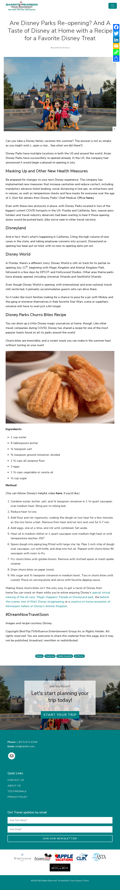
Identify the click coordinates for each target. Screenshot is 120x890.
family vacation (65, 656)
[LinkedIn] (116, 40)
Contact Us (16, 780)
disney (39, 656)
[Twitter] (116, 33)
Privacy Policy (17, 797)
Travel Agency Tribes (79, 880)
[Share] (116, 58)
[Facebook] (116, 27)
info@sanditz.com (25, 746)
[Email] (116, 46)
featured (50, 656)
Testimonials (17, 791)
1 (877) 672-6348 (26, 742)
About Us (14, 785)
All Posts (79, 656)
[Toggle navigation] (112, 6)
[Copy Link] (116, 52)
